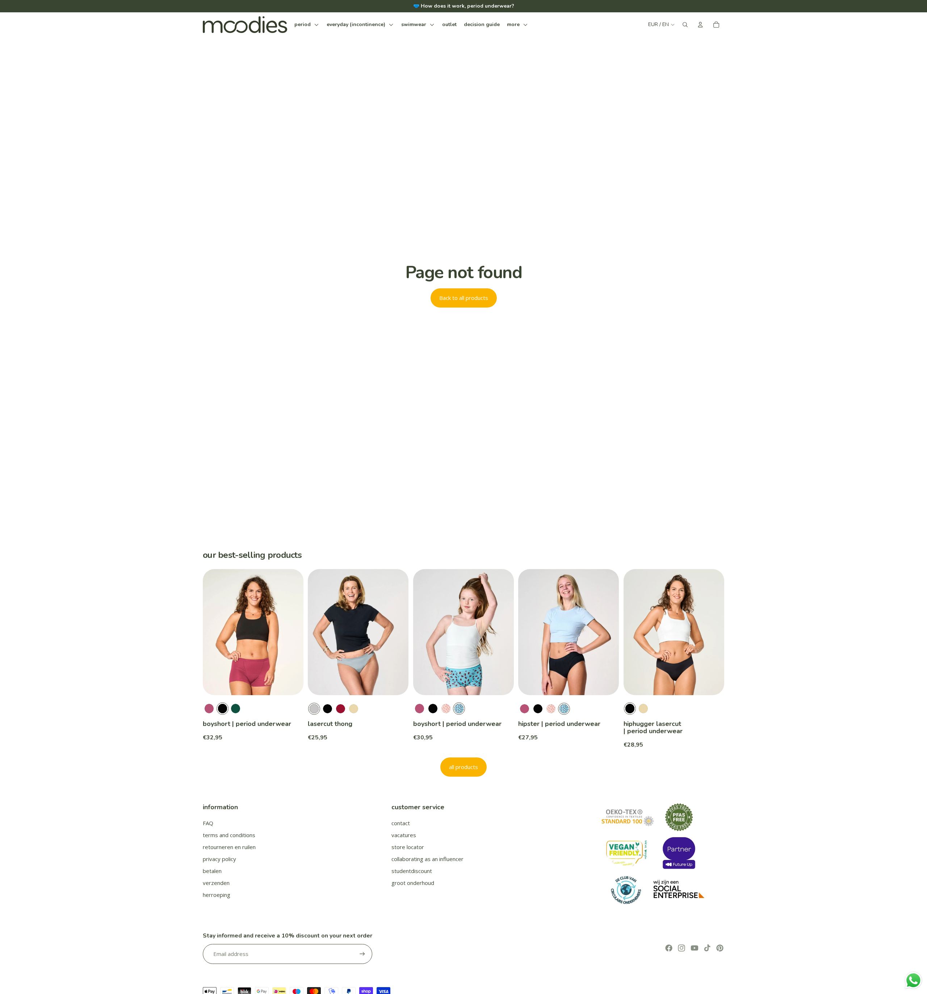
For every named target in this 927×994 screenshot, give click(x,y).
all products (463, 766)
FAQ (208, 823)
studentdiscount (411, 870)
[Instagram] (681, 948)
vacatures (403, 835)
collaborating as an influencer (427, 859)
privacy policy (219, 859)
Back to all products (463, 297)
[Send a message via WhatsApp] (913, 980)
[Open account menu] (700, 25)
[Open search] (685, 25)
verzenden (216, 882)
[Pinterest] (720, 948)
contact (400, 823)
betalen (212, 870)
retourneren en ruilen (229, 847)
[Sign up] (362, 954)
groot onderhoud (412, 882)
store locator (407, 847)
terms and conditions (229, 835)
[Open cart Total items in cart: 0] (716, 25)
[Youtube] (694, 948)
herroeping (216, 894)
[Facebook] (668, 948)
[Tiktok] (707, 948)
